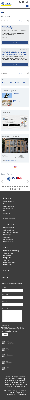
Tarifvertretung (9, 219)
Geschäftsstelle (9, 206)
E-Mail (4, 301)
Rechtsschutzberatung (11, 251)
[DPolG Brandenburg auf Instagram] (15, 167)
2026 (4, 83)
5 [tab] (12, 186)
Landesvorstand (9, 201)
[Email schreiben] (23, 2)
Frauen (6, 211)
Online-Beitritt (9, 228)
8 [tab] (20, 186)
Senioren (7, 213)
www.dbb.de (22, 395)
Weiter (5, 334)
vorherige (20, 21)
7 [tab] (17, 186)
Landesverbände (9, 262)
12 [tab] (10, 189)
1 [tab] (3, 186)
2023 (24, 83)
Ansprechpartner (10, 204)
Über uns (7, 198)
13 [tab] (12, 189)
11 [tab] (27, 186)
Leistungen (8, 235)
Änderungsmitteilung (11, 232)
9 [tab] (22, 186)
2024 (17, 83)
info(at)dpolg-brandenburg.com (11, 160)
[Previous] (2, 181)
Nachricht (5, 309)
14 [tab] (15, 189)
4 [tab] (10, 186)
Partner (6, 260)
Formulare (7, 255)
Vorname (5, 287)
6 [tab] (15, 186)
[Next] (28, 181)
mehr (15, 43)
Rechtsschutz (17, 93)
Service (6, 247)
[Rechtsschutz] (7, 95)
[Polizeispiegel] (7, 103)
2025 (11, 83)
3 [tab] (8, 186)
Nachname (5, 294)
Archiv (6, 270)
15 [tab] (17, 189)
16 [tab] (20, 189)
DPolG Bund (8, 265)
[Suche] (26, 2)
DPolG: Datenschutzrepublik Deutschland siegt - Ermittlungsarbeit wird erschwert (14, 53)
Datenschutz (6, 325)
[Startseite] (2, 13)
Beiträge (7, 237)
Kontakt (11, 393)
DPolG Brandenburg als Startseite (15, 391)
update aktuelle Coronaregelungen (7, 27)
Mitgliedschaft (9, 224)
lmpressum (20, 393)
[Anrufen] (19, 2)
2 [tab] (5, 186)
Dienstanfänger (9, 230)
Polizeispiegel (17, 101)
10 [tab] (24, 186)
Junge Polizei (8, 208)
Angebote (7, 258)
